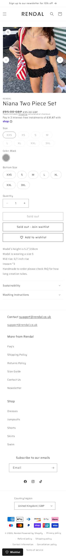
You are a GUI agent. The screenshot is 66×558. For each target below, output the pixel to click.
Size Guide (14, 371)
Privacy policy (53, 533)
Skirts (11, 436)
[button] (5, 14)
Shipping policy (44, 538)
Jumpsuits (13, 419)
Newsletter (14, 388)
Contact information (23, 544)
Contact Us (14, 380)
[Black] (6, 157)
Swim (10, 444)
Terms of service (34, 550)
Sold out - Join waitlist (33, 227)
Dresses (12, 411)
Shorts (11, 428)
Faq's (10, 346)
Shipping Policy (17, 355)
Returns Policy (16, 363)
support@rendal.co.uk (35, 317)
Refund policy (25, 538)
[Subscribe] (53, 467)
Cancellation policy (47, 544)
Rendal (17, 533)
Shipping (23, 114)
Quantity (8, 196)
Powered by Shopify (32, 533)
